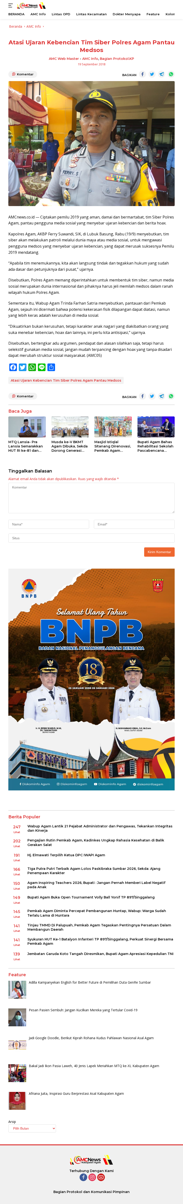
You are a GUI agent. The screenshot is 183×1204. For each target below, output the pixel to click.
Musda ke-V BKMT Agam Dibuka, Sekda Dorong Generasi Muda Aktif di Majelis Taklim (69, 446)
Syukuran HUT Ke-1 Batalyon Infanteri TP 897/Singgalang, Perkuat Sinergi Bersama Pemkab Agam (100, 941)
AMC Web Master (64, 59)
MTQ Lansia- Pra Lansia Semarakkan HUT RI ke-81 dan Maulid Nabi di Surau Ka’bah (26, 446)
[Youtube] (101, 1177)
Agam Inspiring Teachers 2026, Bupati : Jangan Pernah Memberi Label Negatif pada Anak (96, 885)
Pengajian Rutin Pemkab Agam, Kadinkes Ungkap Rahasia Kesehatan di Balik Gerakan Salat (95, 842)
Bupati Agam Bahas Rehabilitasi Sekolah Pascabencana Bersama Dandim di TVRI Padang (155, 446)
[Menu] (11, 5)
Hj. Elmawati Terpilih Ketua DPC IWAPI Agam (66, 855)
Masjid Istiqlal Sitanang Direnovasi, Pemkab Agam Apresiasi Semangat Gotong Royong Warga (112, 446)
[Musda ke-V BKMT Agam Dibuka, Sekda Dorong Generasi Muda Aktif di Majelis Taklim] (70, 426)
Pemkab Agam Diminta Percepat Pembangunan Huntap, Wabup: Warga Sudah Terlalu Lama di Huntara (96, 913)
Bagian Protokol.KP (117, 59)
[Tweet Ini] (152, 74)
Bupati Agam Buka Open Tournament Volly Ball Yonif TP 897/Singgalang (91, 897)
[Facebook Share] (142, 74)
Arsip (12, 1121)
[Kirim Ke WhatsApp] (171, 74)
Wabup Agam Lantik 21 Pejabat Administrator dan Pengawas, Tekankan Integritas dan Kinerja (100, 828)
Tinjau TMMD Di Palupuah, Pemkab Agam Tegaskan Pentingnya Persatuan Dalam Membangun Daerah (99, 927)
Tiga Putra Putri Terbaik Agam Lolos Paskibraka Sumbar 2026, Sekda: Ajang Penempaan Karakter (93, 871)
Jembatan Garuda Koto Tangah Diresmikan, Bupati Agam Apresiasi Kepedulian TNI (100, 954)
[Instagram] (92, 1177)
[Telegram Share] (161, 74)
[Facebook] (83, 1177)
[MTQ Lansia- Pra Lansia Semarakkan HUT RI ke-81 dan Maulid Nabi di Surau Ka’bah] (27, 426)
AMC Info (90, 59)
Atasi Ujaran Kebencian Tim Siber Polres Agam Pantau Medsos (66, 380)
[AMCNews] (31, 5)
